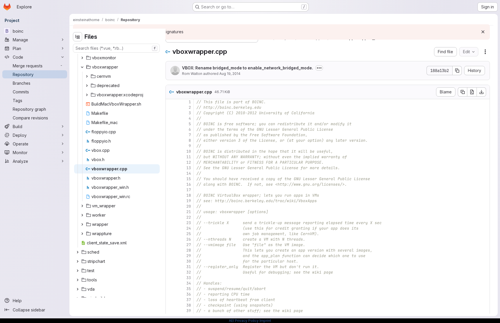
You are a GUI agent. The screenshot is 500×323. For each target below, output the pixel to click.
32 (188, 272)
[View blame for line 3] (170, 113)
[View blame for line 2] (170, 107)
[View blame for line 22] (170, 217)
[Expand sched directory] (77, 252)
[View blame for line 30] (170, 261)
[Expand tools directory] (77, 279)
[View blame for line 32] (170, 272)
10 (188, 151)
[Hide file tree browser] (77, 36)
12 (188, 162)
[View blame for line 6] (170, 129)
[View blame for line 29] (170, 256)
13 (188, 167)
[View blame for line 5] (170, 124)
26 (188, 239)
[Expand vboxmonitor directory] (82, 57)
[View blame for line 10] (170, 151)
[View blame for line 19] (170, 201)
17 (188, 189)
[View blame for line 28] (170, 250)
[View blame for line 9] (170, 146)
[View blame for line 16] (170, 184)
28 (188, 250)
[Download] (481, 92)
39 (188, 310)
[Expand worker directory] (82, 215)
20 (188, 206)
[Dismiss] (482, 31)
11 (188, 156)
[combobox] (116, 48)
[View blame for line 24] (170, 228)
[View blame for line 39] (170, 310)
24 (188, 228)
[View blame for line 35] (170, 288)
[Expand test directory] (77, 270)
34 (188, 283)
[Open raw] (472, 92)
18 (188, 195)
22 (188, 217)
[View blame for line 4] (170, 118)
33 (188, 277)
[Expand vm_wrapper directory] (82, 205)
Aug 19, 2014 (229, 73)
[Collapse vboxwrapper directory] (82, 67)
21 (188, 211)
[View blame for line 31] (170, 267)
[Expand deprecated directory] (86, 85)
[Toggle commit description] (319, 68)
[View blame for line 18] (170, 195)
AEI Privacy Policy (244, 320)
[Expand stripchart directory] (77, 261)
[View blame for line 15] (170, 179)
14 (188, 173)
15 (188, 178)
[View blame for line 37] (170, 299)
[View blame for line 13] (170, 168)
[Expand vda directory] (77, 289)
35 (188, 288)
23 (188, 222)
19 (188, 200)
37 (188, 299)
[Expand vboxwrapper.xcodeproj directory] (86, 94)
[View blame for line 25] (170, 234)
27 (188, 244)
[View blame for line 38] (170, 305)
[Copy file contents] (462, 92)
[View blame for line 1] (170, 102)
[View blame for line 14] (170, 173)
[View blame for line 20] (170, 206)
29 (188, 255)
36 (188, 294)
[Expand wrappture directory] (82, 233)
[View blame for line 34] (170, 283)
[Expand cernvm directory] (86, 76)
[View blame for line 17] (170, 190)
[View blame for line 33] (170, 277)
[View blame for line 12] (170, 162)
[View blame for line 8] (170, 140)
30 (188, 261)
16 (188, 184)
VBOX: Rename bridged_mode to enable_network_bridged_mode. (247, 67)
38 (188, 305)
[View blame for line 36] (170, 294)
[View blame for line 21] (170, 212)
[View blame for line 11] (170, 157)
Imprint (265, 320)
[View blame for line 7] (170, 135)
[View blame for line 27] (170, 245)
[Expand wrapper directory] (82, 224)
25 (188, 233)
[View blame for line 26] (170, 239)
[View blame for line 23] (170, 223)
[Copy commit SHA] (457, 70)
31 (188, 266)
